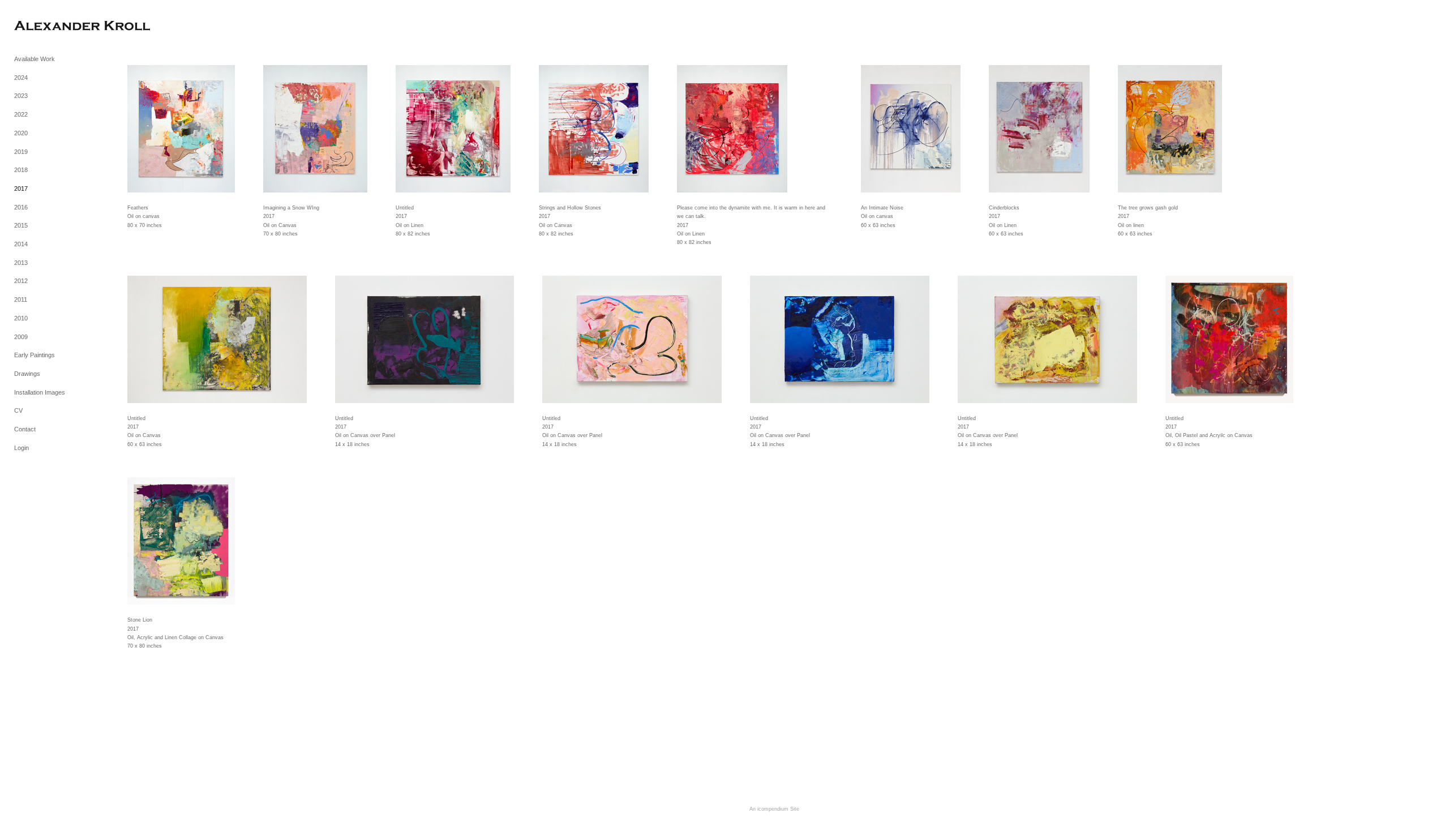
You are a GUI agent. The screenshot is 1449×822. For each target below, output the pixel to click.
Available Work (34, 58)
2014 (21, 244)
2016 (21, 207)
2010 (21, 318)
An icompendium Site (774, 809)
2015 (21, 225)
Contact (25, 429)
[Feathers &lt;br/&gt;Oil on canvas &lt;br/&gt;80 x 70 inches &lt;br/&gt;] (181, 128)
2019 (21, 151)
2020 (21, 133)
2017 (21, 188)
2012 (21, 280)
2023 (21, 95)
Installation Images (39, 392)
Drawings (27, 373)
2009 (21, 336)
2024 (21, 77)
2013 (21, 262)
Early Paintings (34, 355)
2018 (21, 169)
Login (21, 447)
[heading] (42, 27)
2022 (21, 114)
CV (18, 410)
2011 (20, 299)
